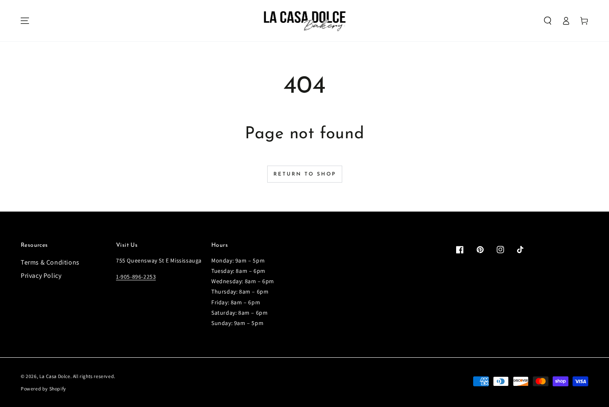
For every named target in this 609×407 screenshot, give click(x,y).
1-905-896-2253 (136, 276)
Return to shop (304, 174)
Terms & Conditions (50, 262)
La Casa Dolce (54, 376)
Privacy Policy (41, 275)
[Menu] (25, 21)
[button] (548, 21)
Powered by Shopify (43, 388)
